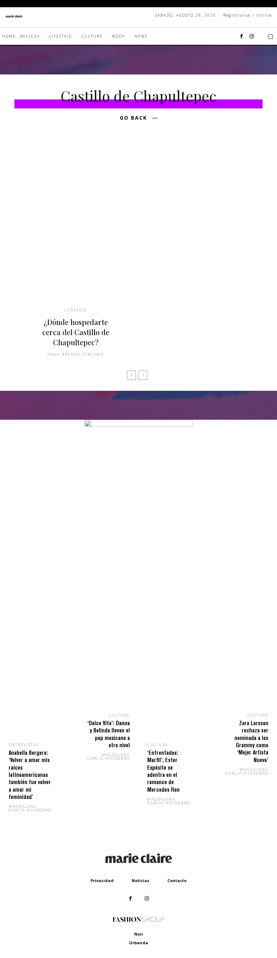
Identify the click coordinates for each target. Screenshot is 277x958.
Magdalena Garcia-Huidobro (30, 808)
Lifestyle (75, 310)
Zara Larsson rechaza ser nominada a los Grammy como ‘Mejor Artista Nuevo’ (251, 741)
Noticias (140, 880)
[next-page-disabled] (143, 375)
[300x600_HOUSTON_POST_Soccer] (138, 425)
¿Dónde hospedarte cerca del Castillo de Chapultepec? (75, 332)
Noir (138, 934)
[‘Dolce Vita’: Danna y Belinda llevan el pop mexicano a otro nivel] (103, 681)
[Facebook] (242, 36)
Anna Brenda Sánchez (75, 354)
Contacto (176, 880)
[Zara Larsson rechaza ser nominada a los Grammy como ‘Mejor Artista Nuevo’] (242, 681)
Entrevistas (24, 745)
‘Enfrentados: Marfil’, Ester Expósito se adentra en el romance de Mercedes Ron (163, 771)
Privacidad (102, 880)
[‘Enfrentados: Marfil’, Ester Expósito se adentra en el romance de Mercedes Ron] (173, 696)
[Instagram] (252, 36)
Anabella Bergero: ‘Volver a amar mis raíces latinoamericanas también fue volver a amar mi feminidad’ (30, 774)
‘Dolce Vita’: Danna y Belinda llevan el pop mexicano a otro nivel (108, 734)
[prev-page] (131, 375)
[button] (270, 36)
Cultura (119, 715)
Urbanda (138, 942)
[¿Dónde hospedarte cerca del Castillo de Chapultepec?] (75, 224)
